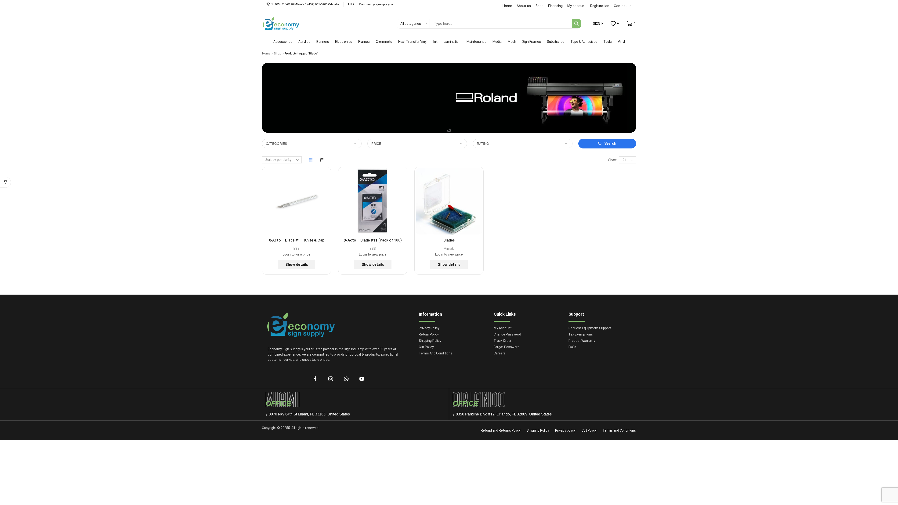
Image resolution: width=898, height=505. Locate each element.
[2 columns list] (321, 159)
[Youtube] (361, 378)
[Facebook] (315, 378)
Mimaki (449, 248)
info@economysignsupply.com (374, 4)
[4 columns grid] (310, 159)
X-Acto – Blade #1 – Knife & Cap (296, 240)
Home (266, 53)
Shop (277, 53)
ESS (296, 248)
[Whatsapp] (346, 378)
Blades (449, 240)
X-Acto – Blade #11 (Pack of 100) (373, 240)
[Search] (576, 23)
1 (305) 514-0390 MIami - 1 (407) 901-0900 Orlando (305, 4)
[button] (598, 24)
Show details (296, 264)
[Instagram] (330, 378)
